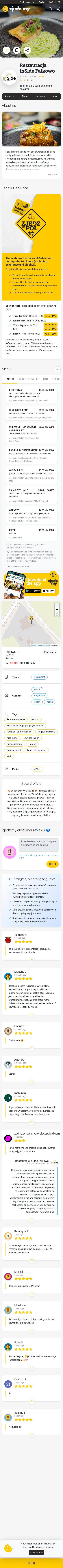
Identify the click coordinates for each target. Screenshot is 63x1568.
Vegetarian (39, 695)
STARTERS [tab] (9, 379)
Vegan (49, 702)
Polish (37, 702)
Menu (25, 96)
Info (54, 96)
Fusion (37, 689)
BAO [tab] (45, 379)
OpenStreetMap (45, 645)
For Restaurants (27, 2)
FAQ (51, 2)
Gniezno (23, 76)
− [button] (57, 610)
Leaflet (33, 645)
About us (10, 96)
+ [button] (57, 605)
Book (31, 1563)
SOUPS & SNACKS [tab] (29, 379)
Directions (51, 652)
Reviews (40, 96)
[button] (57, 614)
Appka (41, 2)
